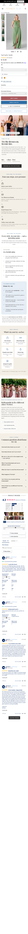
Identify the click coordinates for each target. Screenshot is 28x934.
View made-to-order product (14, 111)
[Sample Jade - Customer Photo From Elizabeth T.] (11, 514)
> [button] (14, 717)
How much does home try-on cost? (11, 447)
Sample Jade (4, 593)
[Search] (25, 8)
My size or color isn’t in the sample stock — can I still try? (12, 457)
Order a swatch (14, 102)
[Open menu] (2, 8)
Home (2, 12)
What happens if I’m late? (8, 474)
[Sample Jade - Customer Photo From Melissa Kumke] (6, 518)
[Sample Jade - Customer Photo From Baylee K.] (21, 518)
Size (2, 67)
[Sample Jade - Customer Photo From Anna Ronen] (16, 518)
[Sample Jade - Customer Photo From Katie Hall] (11, 518)
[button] (23, 596)
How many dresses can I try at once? (11, 452)
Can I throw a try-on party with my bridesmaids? (11, 480)
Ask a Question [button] (14, 536)
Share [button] (5, 596)
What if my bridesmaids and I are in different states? (11, 464)
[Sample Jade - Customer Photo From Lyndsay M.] (6, 514)
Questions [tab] (13, 540)
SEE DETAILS (20, 1)
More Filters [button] (7, 551)
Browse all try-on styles (11, 165)
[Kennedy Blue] (14, 9)
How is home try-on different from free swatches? (12, 486)
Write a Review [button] (14, 533)
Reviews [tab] (4, 540)
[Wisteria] (2, 78)
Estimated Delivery (6, 91)
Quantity (3, 85)
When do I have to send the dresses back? (13, 469)
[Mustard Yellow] (4, 78)
